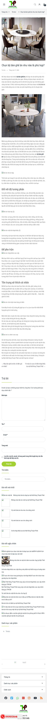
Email (5, 435)
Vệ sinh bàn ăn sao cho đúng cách (21, 520)
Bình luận (4, 395)
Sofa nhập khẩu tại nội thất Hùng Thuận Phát (24, 531)
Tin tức (14, 12)
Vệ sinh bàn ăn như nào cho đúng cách (23, 510)
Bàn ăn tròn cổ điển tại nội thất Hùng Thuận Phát (16, 603)
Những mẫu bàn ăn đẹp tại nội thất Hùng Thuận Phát (28, 495)
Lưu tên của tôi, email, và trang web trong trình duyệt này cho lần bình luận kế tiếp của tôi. (23, 457)
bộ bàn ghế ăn (21, 77)
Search (35, 4)
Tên (3, 424)
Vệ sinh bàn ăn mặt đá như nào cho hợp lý (14, 593)
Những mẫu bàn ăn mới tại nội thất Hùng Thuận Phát (26, 500)
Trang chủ (5, 12)
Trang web (5, 445)
